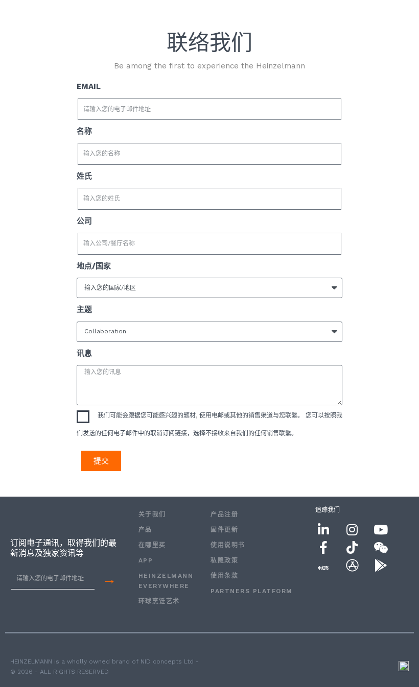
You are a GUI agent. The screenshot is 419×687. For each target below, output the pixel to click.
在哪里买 (152, 545)
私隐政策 (224, 560)
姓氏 (84, 176)
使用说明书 (228, 545)
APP (145, 560)
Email (89, 86)
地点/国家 (94, 266)
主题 (84, 309)
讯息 (84, 353)
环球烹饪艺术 (159, 601)
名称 (84, 131)
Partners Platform (252, 591)
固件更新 (224, 529)
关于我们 (152, 514)
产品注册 (224, 514)
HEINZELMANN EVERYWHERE (164, 581)
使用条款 (224, 575)
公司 (84, 221)
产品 (145, 529)
